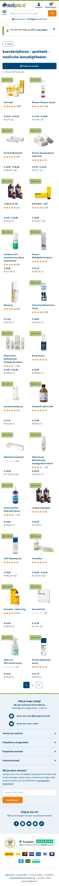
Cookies (49, 874)
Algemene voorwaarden (16, 874)
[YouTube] (29, 825)
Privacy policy (36, 874)
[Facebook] (17, 825)
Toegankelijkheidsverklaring (22, 877)
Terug (9, 44)
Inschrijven (12, 800)
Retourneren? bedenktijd (30, 19)
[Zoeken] (52, 13)
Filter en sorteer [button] (30, 66)
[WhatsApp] (36, 825)
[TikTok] (42, 825)
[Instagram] (23, 825)
